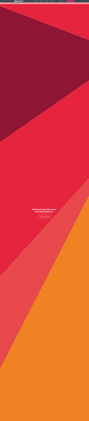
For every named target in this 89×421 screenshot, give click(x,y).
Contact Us (53, 1)
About (35, 1)
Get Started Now (44, 217)
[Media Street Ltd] (19, 1)
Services (40, 1)
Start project (70, 1)
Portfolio (47, 1)
